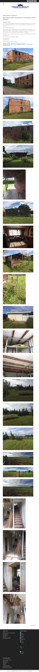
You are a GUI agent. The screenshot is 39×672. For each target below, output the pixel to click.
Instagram (22, 636)
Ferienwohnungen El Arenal (6, 666)
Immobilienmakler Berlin (6, 665)
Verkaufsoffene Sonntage (6, 667)
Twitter (22, 633)
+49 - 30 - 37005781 (8, 637)
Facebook (22, 634)
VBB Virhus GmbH (5, 662)
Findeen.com (4, 663)
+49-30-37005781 (28, 44)
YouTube (22, 642)
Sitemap (22, 653)
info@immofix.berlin (6, 45)
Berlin (11, 667)
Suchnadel (4, 664)
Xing (22, 640)
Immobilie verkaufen (12, 44)
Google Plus (23, 639)
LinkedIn (22, 637)
